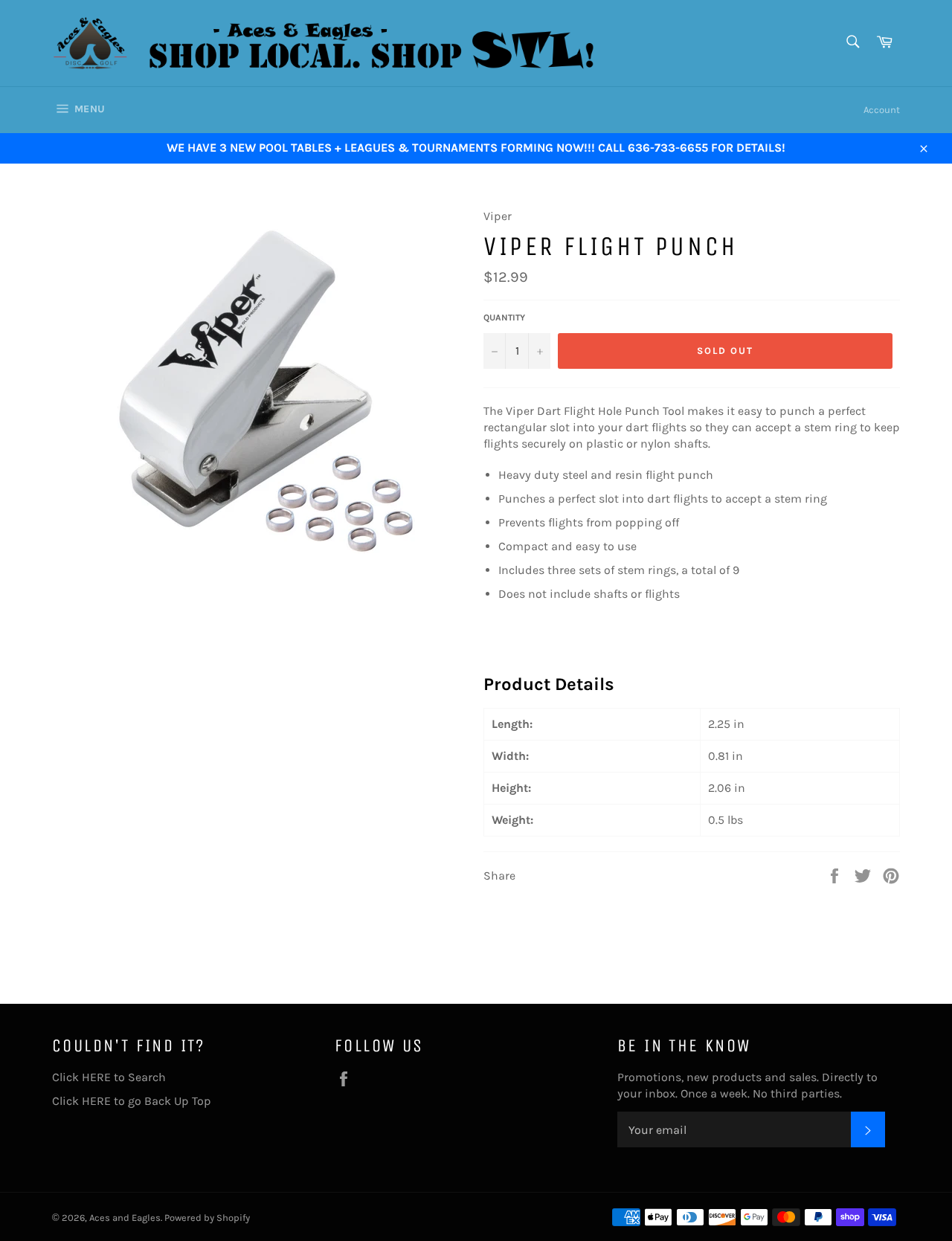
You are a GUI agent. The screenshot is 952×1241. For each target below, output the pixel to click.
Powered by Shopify (207, 1217)
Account (881, 109)
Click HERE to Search (109, 1077)
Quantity (504, 317)
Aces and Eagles (125, 1217)
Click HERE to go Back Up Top (131, 1101)
